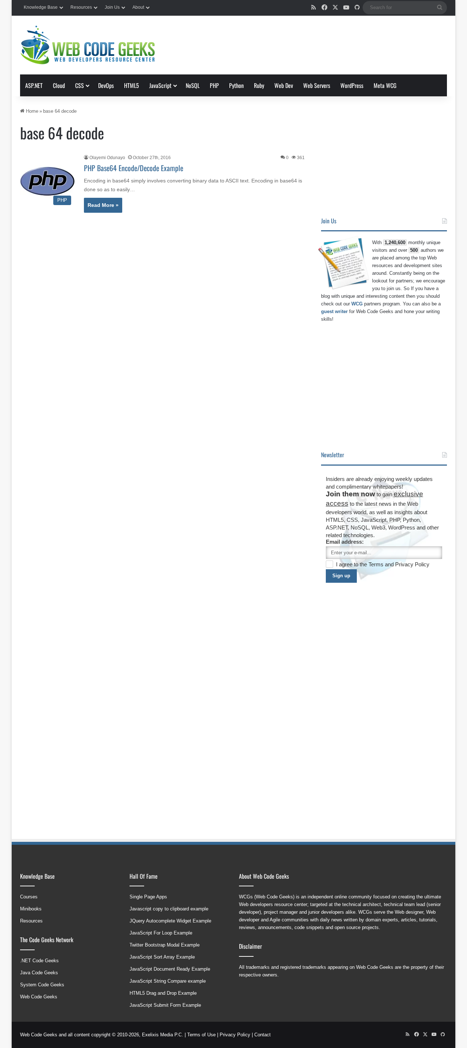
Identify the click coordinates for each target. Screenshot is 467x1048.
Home (31, 111)
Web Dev (283, 85)
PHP (214, 85)
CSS (79, 85)
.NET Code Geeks (39, 960)
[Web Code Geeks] (87, 45)
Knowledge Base (41, 7)
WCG (357, 304)
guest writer (334, 311)
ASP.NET (34, 85)
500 (414, 250)
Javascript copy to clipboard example (169, 909)
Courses (29, 896)
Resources (81, 7)
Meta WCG (385, 85)
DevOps (106, 85)
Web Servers (316, 85)
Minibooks (31, 909)
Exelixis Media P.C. (162, 1034)
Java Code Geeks (39, 972)
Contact (262, 1034)
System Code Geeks (42, 984)
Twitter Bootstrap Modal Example (165, 945)
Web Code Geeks (38, 996)
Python (236, 85)
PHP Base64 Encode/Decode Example (133, 167)
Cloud (59, 85)
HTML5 (131, 85)
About (138, 7)
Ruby (259, 85)
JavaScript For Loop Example (161, 933)
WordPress (351, 85)
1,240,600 (395, 242)
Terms (376, 564)
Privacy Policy (412, 564)
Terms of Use (201, 1034)
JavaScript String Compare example (168, 981)
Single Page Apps (148, 896)
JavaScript (160, 85)
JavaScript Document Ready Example (170, 969)
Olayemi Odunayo (107, 157)
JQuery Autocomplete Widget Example (170, 921)
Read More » (103, 205)
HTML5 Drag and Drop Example (163, 993)
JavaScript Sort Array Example (162, 957)
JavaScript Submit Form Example (165, 1005)
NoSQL (193, 85)
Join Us (112, 7)
